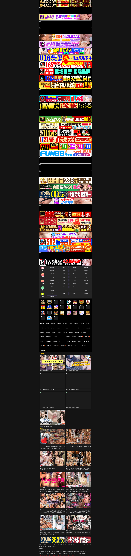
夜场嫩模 (71, 332)
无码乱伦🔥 (87, 336)
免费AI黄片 (83, 345)
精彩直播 (77, 328)
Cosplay (74, 270)
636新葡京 (68, 336)
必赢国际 (53, 328)
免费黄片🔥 (80, 336)
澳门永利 (65, 323)
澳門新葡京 (48, 336)
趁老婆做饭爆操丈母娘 (46, 371)
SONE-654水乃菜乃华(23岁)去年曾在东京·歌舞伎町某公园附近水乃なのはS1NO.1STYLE (52, 533)
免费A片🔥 (49, 345)
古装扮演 (52, 280)
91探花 (63, 277)
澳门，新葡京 (61, 341)
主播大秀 (42, 332)
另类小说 (52, 296)
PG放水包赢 (65, 328)
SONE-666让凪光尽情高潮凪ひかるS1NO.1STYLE (49, 468)
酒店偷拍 (88, 328)
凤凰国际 (59, 328)
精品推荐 (52, 267)
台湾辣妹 (52, 273)
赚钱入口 (70, 345)
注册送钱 (76, 323)
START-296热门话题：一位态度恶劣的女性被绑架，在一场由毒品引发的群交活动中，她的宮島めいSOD (78, 512)
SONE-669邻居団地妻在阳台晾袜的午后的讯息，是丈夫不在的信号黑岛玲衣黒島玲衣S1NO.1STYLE (77, 491)
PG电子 (70, 323)
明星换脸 (63, 283)
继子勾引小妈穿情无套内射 (47, 389)
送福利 (87, 323)
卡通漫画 (52, 287)
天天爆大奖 (48, 341)
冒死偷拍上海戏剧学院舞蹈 (73, 389)
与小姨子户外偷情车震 (72, 371)
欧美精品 (75, 267)
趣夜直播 (65, 332)
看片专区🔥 (63, 345)
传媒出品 (52, 290)
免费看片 (68, 341)
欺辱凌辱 (52, 277)
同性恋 (86, 290)
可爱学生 (75, 280)
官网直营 (59, 323)
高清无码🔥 (76, 345)
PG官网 (47, 323)
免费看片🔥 (61, 336)
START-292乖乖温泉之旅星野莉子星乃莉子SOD (78, 446)
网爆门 (86, 287)
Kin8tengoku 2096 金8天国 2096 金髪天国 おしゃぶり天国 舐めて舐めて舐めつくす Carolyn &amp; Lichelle (52, 491)
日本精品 (63, 270)
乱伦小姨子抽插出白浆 (46, 426)
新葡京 (41, 328)
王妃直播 (48, 332)
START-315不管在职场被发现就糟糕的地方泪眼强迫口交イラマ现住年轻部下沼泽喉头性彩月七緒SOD (52, 512)
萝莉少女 (86, 267)
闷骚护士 (86, 283)
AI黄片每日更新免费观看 (72, 407)
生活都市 (52, 293)
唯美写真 (75, 287)
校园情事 (63, 293)
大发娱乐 (42, 336)
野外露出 (86, 277)
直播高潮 (71, 328)
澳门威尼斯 (86, 341)
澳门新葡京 (83, 332)
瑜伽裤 (74, 283)
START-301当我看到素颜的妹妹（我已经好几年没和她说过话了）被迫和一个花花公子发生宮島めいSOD (78, 469)
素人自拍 (86, 270)
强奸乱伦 (63, 267)
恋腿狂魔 (86, 280)
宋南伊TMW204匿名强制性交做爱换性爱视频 (78, 532)
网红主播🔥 (42, 350)
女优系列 (63, 280)
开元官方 (42, 341)
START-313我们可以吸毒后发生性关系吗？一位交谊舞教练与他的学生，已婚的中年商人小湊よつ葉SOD (52, 448)
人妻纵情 (75, 293)
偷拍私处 (60, 332)
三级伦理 (52, 270)
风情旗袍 (52, 283)
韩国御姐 (63, 273)
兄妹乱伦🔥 (56, 345)
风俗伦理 (86, 293)
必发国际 (77, 332)
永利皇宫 (55, 336)
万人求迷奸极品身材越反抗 (47, 407)
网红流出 (75, 277)
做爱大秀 (74, 341)
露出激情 (63, 287)
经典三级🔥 (42, 345)
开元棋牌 (53, 323)
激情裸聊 (74, 336)
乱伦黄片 (54, 332)
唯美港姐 (75, 273)
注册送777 (82, 323)
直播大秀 (80, 341)
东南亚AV (86, 273)
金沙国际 (55, 341)
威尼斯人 (42, 323)
